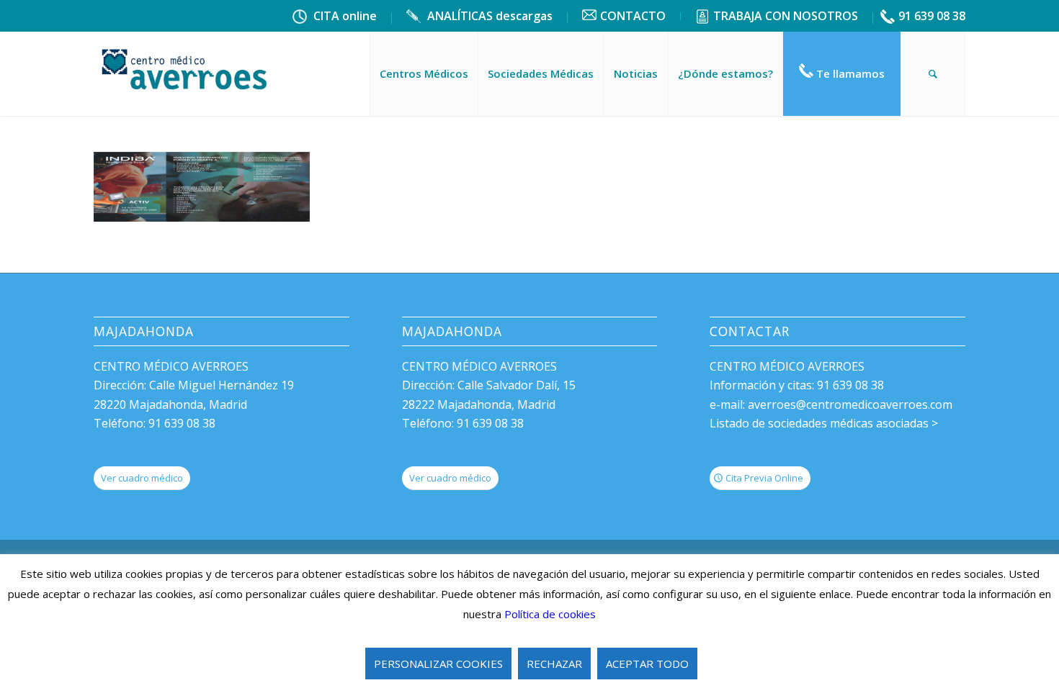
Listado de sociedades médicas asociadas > (824, 423)
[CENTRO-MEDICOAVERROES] (186, 73)
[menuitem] (335, 18)
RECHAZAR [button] (554, 663)
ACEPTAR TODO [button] (647, 663)
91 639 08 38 (931, 16)
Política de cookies (550, 614)
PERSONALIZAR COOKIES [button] (438, 663)
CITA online (343, 16)
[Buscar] (933, 73)
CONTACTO (633, 16)
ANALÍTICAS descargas (488, 16)
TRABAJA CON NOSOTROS (785, 16)
